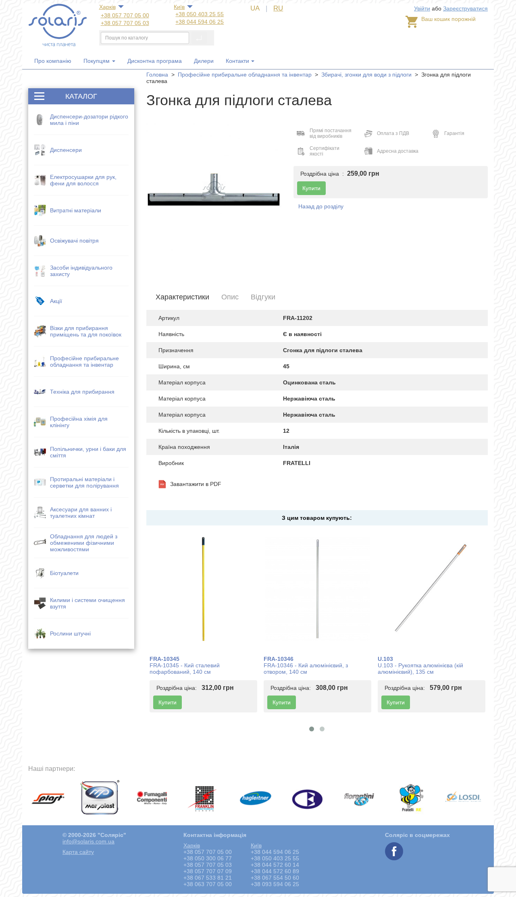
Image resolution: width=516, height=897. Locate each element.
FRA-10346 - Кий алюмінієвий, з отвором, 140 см (306, 668)
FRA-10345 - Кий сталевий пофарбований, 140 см (185, 668)
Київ (179, 7)
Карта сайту (78, 852)
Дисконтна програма (154, 61)
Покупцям (97, 61)
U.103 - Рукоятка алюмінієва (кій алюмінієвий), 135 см (420, 668)
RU (278, 8)
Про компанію (52, 61)
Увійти (422, 8)
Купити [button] (311, 188)
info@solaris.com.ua (88, 841)
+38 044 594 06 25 (199, 22)
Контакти (237, 61)
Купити (167, 702)
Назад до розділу (320, 206)
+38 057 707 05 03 (125, 23)
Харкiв (107, 7)
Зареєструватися (465, 8)
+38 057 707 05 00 (125, 15)
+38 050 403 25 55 (199, 14)
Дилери (204, 61)
